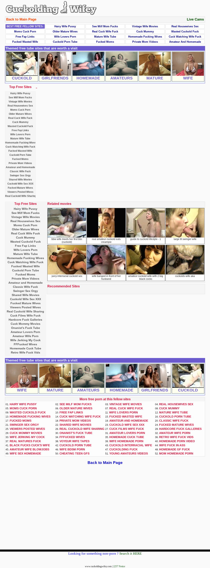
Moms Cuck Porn (25, 31)
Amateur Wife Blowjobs (29, 449)
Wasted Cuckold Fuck (185, 31)
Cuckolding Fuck (123, 449)
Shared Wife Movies (20, 179)
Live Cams (195, 19)
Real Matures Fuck (25, 441)
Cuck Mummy (145, 31)
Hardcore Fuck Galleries (25, 319)
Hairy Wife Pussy (65, 26)
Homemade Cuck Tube (25, 348)
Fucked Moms (105, 41)
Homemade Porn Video (177, 441)
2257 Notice (119, 566)
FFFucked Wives (25, 344)
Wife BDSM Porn (72, 449)
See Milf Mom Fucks (105, 26)
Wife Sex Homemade (25, 453)
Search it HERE (130, 553)
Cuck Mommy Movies (25, 323)
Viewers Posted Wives (20, 191)
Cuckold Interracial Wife (130, 445)
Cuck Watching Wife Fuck (185, 36)
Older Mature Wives (65, 31)
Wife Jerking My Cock (25, 340)
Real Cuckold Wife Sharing (20, 196)
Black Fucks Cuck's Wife (30, 445)
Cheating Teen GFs (74, 453)
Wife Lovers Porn (65, 36)
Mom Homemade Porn (176, 453)
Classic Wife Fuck (20, 171)
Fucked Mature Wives (20, 187)
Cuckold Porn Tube (65, 41)
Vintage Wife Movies (145, 26)
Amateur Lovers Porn (25, 332)
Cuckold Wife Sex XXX (20, 183)
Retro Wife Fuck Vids (25, 352)
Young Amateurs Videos (128, 453)
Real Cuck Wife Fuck (105, 31)
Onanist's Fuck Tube (25, 327)
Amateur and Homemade (185, 41)
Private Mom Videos (145, 41)
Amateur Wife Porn (26, 336)
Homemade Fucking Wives (145, 36)
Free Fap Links (25, 36)
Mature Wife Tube (105, 36)
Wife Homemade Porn (126, 441)
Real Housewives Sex (185, 26)
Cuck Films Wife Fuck (25, 315)
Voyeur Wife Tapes (74, 441)
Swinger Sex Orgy (20, 175)
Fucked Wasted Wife (25, 41)
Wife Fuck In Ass (172, 445)
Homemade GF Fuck (174, 449)
